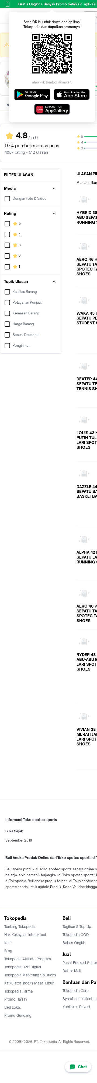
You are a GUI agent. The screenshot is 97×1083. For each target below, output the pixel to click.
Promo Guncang (17, 1015)
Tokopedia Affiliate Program (27, 959)
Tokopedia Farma (18, 991)
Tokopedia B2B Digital (22, 967)
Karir (8, 943)
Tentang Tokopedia (19, 926)
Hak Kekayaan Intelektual (25, 935)
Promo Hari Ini (15, 999)
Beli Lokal (12, 1007)
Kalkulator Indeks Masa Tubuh (29, 983)
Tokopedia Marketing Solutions (30, 975)
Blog (8, 951)
